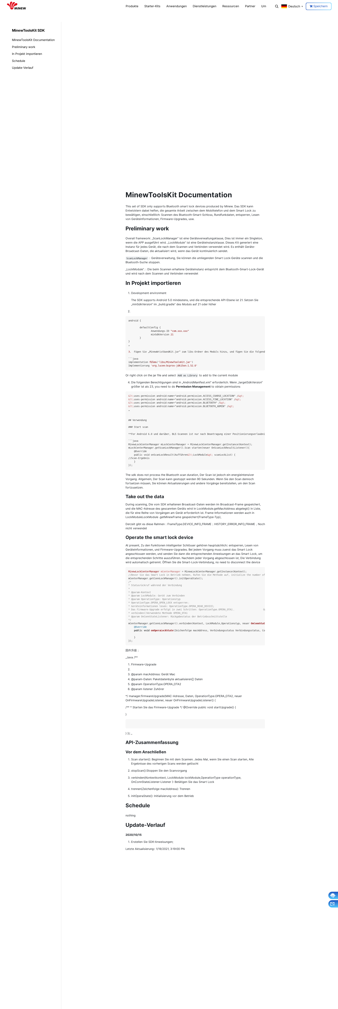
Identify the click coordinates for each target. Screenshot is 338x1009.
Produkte (132, 6)
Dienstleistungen (204, 6)
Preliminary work (23, 47)
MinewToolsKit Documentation (33, 40)
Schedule (18, 61)
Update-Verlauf (22, 67)
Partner (250, 6)
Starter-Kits (152, 6)
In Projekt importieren (27, 54)
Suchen (276, 6)
